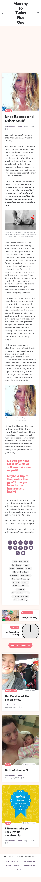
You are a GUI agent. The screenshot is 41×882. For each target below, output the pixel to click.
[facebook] (15, 542)
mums (15, 572)
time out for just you (20, 593)
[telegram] (23, 553)
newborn (15, 579)
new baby (24, 572)
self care (16, 586)
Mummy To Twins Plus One (20, 13)
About (19, 861)
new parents (26, 575)
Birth (8, 765)
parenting (25, 579)
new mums (14, 575)
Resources (17, 866)
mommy (26, 565)
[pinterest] (20, 542)
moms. (12, 568)
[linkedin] (26, 542)
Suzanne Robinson (14, 126)
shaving (25, 586)
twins (16, 600)
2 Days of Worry (29, 617)
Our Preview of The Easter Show (17, 697)
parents (16, 582)
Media (8, 866)
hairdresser (23, 561)
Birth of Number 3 (16, 770)
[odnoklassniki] (26, 548)
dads (15, 561)
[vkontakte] (20, 548)
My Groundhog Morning (12, 633)
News (8, 823)
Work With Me (29, 866)
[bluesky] (31, 548)
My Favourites (29, 861)
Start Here (10, 861)
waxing (24, 600)
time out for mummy (20, 596)
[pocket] (15, 548)
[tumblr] (31, 542)
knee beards (16, 565)
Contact (20, 870)
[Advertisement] (20, 47)
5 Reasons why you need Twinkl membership (17, 832)
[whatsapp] (18, 553)
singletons (20, 589)
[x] (10, 542)
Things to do (11, 691)
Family (8, 111)
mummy (28, 568)
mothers (20, 568)
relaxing (25, 582)
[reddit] (10, 548)
